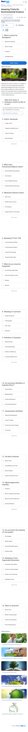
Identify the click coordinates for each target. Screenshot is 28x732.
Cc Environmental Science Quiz (9, 672)
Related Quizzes (5, 631)
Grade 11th (5, 18)
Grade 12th (10, 18)
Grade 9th (5, 17)
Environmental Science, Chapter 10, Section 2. (12, 658)
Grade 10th (10, 17)
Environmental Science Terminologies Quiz (12, 700)
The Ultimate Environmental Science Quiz (11, 644)
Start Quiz (14, 63)
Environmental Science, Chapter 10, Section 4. (12, 714)
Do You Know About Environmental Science (12, 686)
